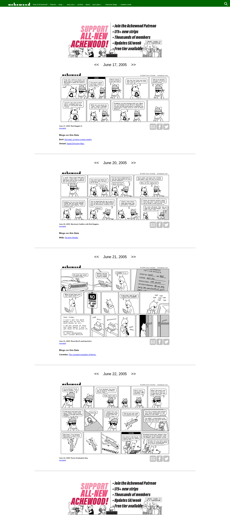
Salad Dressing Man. (75, 144)
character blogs (111, 4)
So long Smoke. (71, 238)
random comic (126, 4)
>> (133, 64)
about (88, 4)
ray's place (96, 4)
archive (80, 4)
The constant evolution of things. (82, 355)
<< (96, 64)
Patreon (53, 4)
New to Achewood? (40, 4)
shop (60, 4)
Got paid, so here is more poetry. (78, 139)
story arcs (71, 4)
